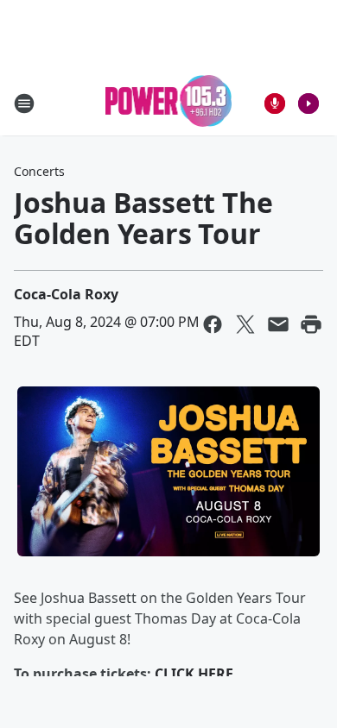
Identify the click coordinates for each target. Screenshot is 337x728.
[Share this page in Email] (278, 324)
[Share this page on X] (245, 324)
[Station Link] (168, 103)
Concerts (39, 171)
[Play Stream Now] (308, 103)
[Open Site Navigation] (24, 103)
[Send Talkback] (274, 103)
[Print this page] (311, 324)
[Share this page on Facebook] (212, 324)
